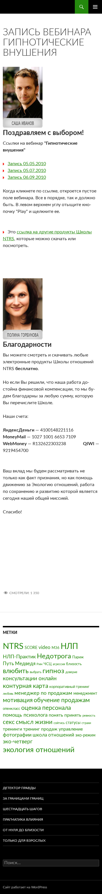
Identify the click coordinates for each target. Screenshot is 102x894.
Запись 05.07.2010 (27, 170)
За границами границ (23, 798)
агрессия (59, 664)
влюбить (16, 671)
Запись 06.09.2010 (27, 177)
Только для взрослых (24, 840)
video (44, 647)
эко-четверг (18, 741)
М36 (56, 648)
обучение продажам (62, 700)
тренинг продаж (40, 729)
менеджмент (85, 693)
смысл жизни (34, 722)
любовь (8, 693)
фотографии (17, 735)
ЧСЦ (48, 664)
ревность (88, 715)
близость (74, 664)
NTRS (13, 646)
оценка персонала (46, 708)
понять (56, 715)
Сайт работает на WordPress (25, 887)
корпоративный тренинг (69, 686)
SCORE (31, 648)
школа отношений (53, 735)
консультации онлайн (30, 678)
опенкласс (11, 708)
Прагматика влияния (23, 819)
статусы (73, 723)
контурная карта (25, 686)
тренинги (12, 729)
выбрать (35, 672)
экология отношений (39, 750)
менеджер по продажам (43, 693)
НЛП (69, 646)
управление (71, 729)
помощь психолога (25, 715)
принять (72, 715)
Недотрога (54, 656)
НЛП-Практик (19, 656)
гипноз (53, 671)
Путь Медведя (19, 663)
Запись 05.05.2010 (27, 163)
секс (9, 722)
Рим (39, 664)
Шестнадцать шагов (22, 809)
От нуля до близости (23, 830)
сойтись (59, 723)
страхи (86, 723)
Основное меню (95, 7)
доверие (71, 672)
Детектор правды (19, 788)
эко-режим (85, 735)
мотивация (18, 700)
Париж (78, 657)
